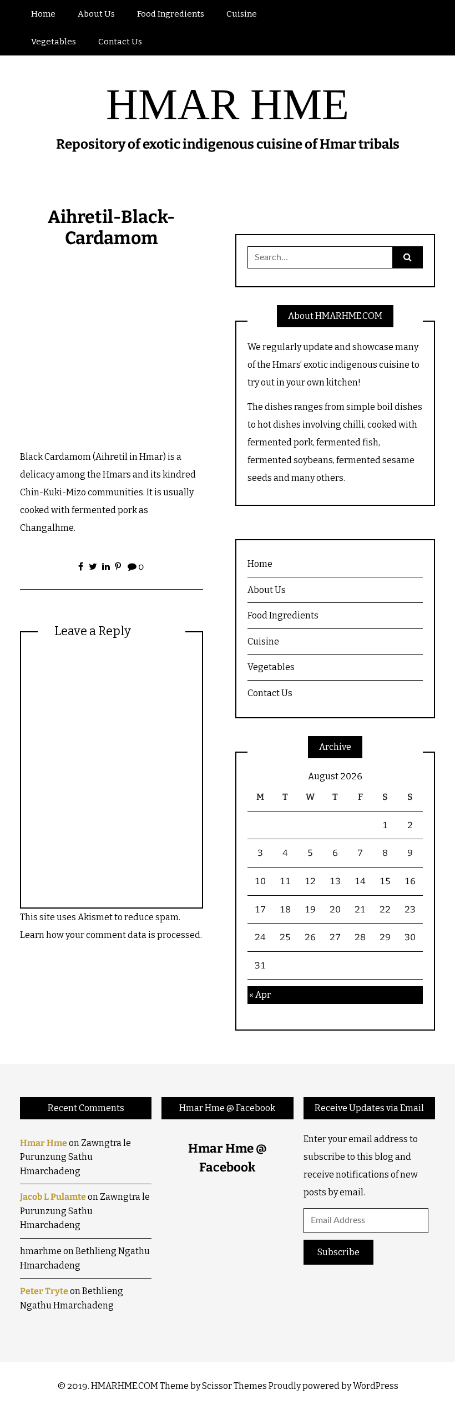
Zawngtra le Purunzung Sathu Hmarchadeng (75, 1157)
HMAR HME (227, 104)
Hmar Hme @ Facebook (227, 1108)
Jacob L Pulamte (53, 1196)
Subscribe (338, 1252)
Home (43, 14)
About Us (96, 14)
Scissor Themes (234, 1386)
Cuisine (241, 14)
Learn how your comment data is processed (110, 935)
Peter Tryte (44, 1291)
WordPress (375, 1386)
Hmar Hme (43, 1143)
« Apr (260, 995)
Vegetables (53, 42)
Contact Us (120, 42)
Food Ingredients (170, 14)
